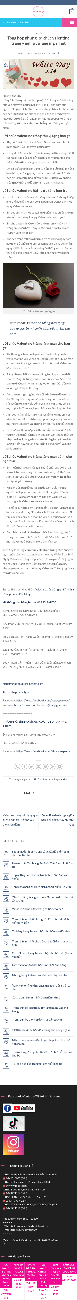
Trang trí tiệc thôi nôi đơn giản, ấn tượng (37, 1019)
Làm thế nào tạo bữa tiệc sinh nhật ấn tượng (39, 965)
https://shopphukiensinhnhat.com (23, 683)
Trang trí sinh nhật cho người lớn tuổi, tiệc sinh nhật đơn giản (40, 920)
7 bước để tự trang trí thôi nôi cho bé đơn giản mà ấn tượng (42, 898)
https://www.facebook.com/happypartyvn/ (43, 700)
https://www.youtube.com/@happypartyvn (40, 705)
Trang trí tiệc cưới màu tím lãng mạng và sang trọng (40, 1009)
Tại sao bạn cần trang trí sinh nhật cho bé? (38, 1063)
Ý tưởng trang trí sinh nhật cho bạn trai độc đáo (41, 931)
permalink (62, 779)
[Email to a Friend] (39, 767)
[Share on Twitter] (31, 767)
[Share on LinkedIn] (59, 767)
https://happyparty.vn (16, 692)
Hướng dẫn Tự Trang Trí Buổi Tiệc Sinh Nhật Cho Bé (43, 864)
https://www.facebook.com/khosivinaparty (43, 751)
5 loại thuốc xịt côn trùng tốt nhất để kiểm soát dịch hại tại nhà (40, 853)
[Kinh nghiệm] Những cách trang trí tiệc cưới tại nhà (41, 987)
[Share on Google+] (53, 767)
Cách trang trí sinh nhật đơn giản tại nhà (36, 997)
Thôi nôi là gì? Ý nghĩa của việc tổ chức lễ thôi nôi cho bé (42, 1053)
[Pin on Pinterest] (46, 767)
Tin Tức (38, 33)
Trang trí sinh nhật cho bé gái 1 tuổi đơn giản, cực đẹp (42, 943)
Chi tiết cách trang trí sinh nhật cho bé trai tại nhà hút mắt (42, 954)
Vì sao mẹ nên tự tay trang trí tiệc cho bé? (37, 908)
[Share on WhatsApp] (17, 767)
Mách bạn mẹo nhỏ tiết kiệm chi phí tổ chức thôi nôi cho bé (41, 1041)
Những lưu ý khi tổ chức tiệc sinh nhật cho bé (39, 975)
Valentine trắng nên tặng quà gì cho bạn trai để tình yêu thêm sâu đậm (20, 819)
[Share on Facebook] (24, 767)
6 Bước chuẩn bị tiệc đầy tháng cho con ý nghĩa (41, 1030)
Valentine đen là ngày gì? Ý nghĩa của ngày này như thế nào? (57, 819)
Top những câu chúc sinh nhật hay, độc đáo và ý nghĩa (40, 876)
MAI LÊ (55, 53)
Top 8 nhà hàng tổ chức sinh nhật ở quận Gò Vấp (41, 886)
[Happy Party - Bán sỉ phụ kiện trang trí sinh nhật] (38, 11)
